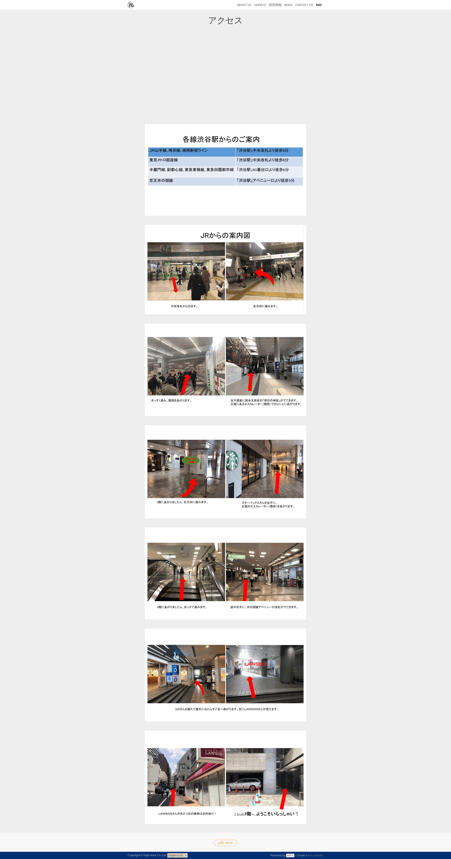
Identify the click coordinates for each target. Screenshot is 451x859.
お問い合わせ (225, 842)
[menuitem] (244, 5)
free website (315, 855)
